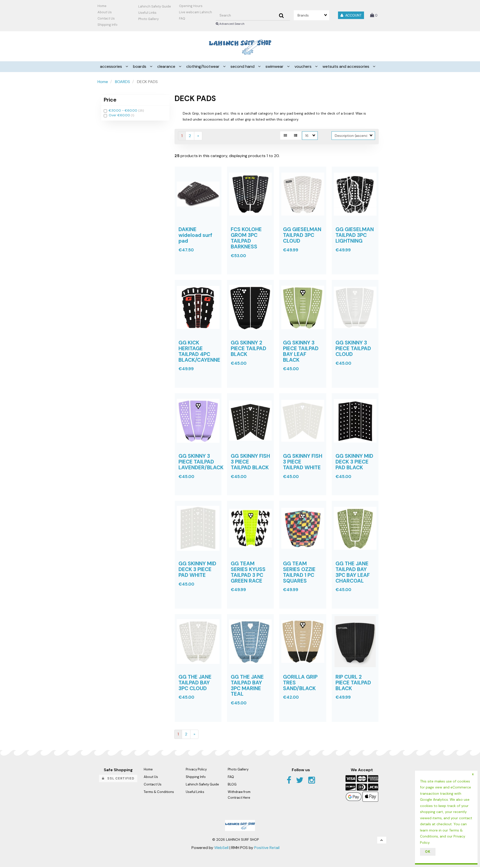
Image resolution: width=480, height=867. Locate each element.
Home (102, 6)
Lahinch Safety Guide (154, 6)
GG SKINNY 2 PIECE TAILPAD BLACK (248, 348)
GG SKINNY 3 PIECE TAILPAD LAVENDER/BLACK (201, 462)
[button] (374, 15)
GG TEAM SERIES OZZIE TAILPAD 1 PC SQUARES (299, 572)
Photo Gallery (148, 19)
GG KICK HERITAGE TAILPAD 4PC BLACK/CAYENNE (199, 351)
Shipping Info (196, 777)
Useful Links (147, 13)
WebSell (221, 847)
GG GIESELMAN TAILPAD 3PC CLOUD (302, 235)
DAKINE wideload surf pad (195, 235)
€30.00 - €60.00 (123, 110)
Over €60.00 (120, 115)
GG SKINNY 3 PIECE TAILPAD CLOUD (353, 348)
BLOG (232, 784)
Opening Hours (190, 6)
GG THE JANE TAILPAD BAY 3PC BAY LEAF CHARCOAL (353, 572)
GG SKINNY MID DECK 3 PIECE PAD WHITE (197, 569)
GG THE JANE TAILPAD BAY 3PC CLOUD (195, 682)
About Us (105, 12)
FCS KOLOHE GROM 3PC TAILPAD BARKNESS (246, 238)
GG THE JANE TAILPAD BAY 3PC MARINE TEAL (247, 685)
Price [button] (110, 99)
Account (352, 15)
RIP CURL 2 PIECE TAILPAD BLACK (353, 682)
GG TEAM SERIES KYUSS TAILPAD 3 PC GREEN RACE (248, 572)
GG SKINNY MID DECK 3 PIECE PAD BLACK (354, 462)
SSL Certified (119, 778)
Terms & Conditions (159, 792)
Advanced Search (231, 24)
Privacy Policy (196, 769)
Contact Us (106, 18)
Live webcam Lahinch (195, 12)
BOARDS (122, 81)
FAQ (182, 18)
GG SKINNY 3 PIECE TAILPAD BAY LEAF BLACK (300, 351)
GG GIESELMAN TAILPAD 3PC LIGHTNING (355, 235)
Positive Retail (267, 847)
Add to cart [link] (206, 278)
